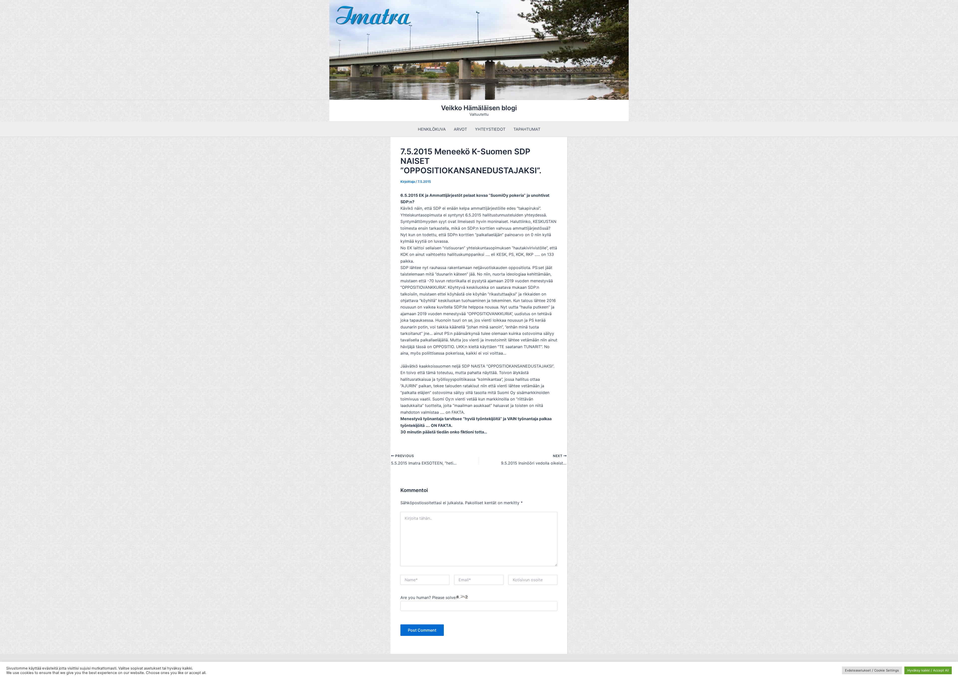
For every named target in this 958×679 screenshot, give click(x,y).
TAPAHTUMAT (526, 129)
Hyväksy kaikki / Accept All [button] (928, 670)
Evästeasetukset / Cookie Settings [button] (872, 670)
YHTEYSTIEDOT (490, 129)
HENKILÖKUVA (432, 129)
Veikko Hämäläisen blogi (479, 108)
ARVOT (460, 129)
